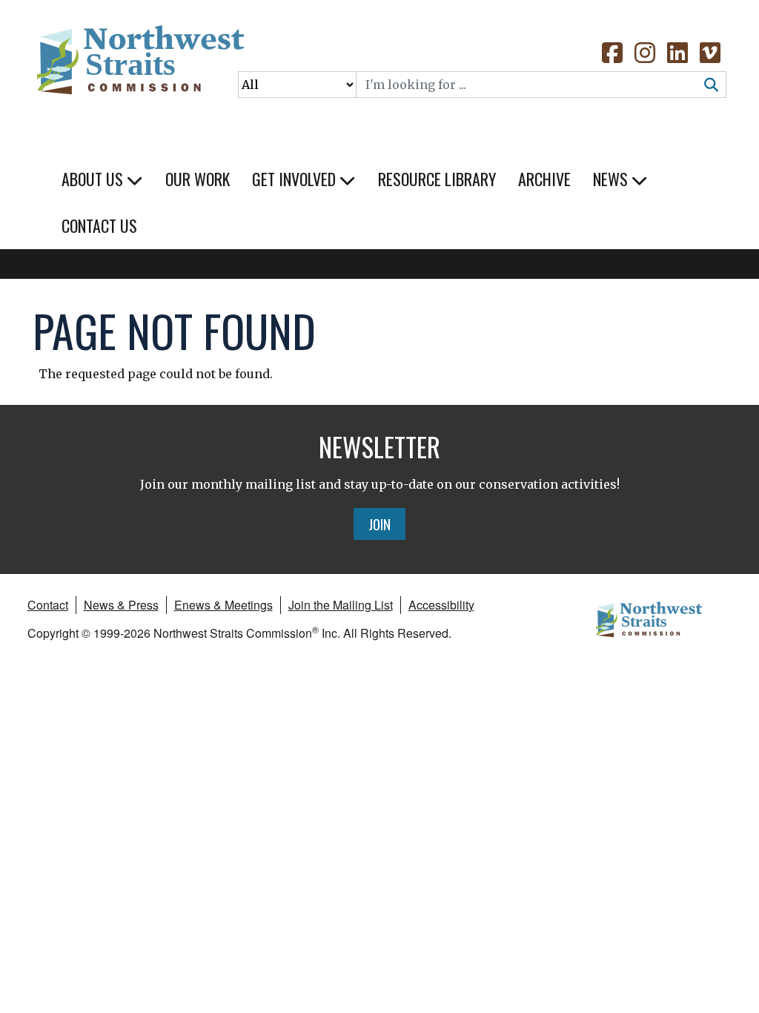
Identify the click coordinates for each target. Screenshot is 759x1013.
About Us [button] (94, 179)
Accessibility (441, 604)
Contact (47, 604)
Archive (544, 179)
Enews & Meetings (223, 604)
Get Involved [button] (295, 179)
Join (379, 523)
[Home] (139, 66)
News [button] (612, 179)
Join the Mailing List (340, 604)
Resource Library (437, 179)
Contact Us (99, 225)
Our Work (197, 179)
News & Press (121, 604)
